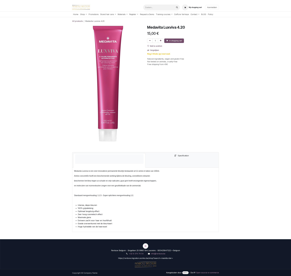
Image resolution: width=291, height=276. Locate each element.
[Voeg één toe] (160, 41)
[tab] (109, 160)
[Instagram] (145, 246)
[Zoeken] (177, 7)
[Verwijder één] (150, 41)
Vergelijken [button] (154, 50)
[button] (174, 41)
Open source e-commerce (207, 272)
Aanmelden (212, 7)
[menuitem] (75, 14)
